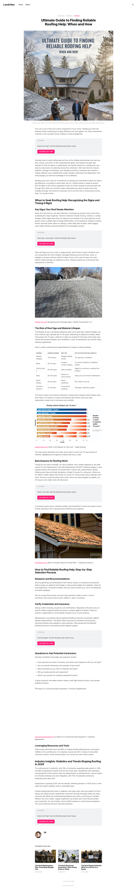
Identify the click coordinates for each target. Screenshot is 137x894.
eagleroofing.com (41, 447)
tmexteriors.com (41, 563)
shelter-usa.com (41, 322)
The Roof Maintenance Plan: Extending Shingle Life (44, 867)
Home (21, 5)
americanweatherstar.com (44, 737)
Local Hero (9, 5)
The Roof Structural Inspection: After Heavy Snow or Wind (67, 867)
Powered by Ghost (68, 885)
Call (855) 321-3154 (46, 151)
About (27, 5)
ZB (45, 832)
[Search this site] (132, 4)
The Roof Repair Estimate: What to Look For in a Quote (91, 867)
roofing (76, 16)
